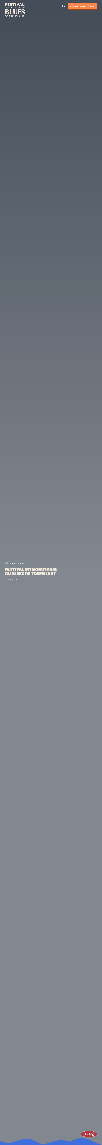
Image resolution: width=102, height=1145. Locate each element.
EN (63, 6)
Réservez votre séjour (82, 6)
